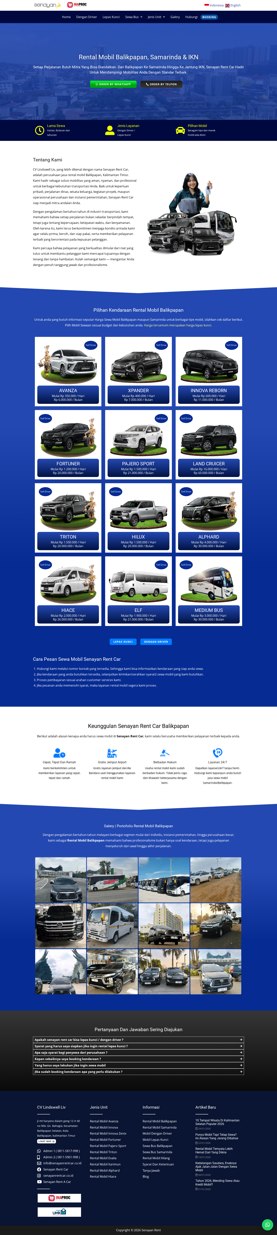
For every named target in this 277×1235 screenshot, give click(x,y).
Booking (209, 17)
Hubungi (191, 17)
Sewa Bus (132, 17)
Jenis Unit (154, 17)
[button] (133, 17)
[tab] (138, 1040)
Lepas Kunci (111, 17)
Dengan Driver (86, 17)
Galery (175, 17)
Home (66, 17)
